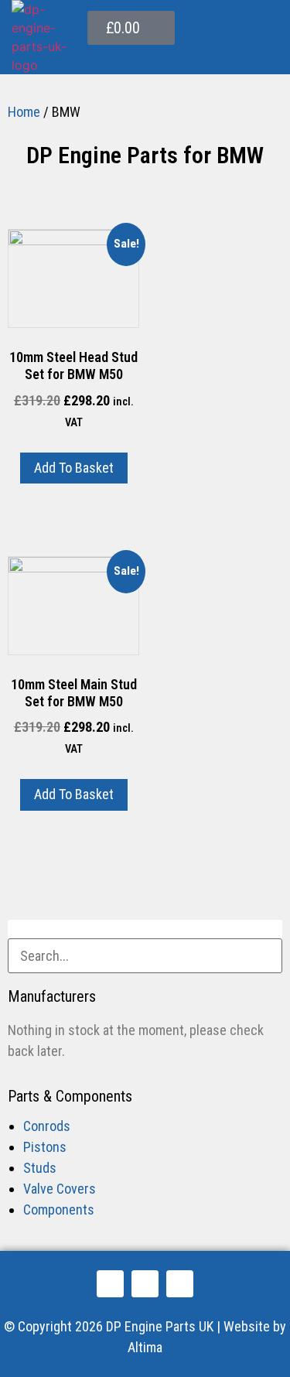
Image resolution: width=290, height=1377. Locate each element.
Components (58, 1209)
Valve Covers (59, 1189)
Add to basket (74, 468)
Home (24, 112)
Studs (39, 1168)
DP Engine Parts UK (159, 1326)
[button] (266, 55)
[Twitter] (145, 1283)
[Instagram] (179, 1283)
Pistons (45, 1147)
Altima (145, 1347)
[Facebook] (110, 1283)
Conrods (46, 1126)
